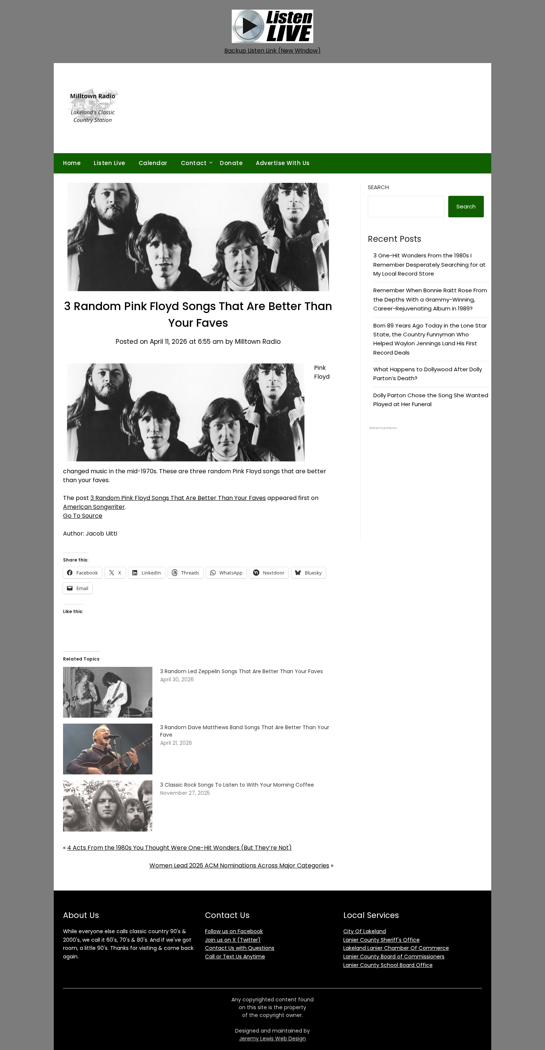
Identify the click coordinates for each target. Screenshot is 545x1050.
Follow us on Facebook (234, 931)
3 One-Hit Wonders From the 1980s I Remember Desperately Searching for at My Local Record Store (429, 264)
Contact (194, 163)
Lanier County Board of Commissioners (394, 956)
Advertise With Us (283, 163)
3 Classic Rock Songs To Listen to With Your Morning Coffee (237, 785)
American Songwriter (94, 507)
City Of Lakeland (364, 931)
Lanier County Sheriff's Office (381, 940)
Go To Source (82, 515)
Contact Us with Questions (239, 948)
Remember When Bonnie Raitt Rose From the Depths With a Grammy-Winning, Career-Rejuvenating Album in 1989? (430, 299)
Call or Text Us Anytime (235, 956)
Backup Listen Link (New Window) (272, 50)
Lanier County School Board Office (388, 965)
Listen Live (109, 163)
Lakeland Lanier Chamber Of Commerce (396, 948)
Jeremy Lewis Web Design (272, 1038)
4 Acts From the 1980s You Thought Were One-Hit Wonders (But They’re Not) (179, 847)
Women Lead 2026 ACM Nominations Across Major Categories (239, 865)
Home (71, 163)
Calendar (153, 163)
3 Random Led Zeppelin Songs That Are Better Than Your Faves (241, 671)
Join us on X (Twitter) (233, 940)
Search (378, 187)
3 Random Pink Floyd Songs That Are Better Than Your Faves (178, 498)
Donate (231, 163)
